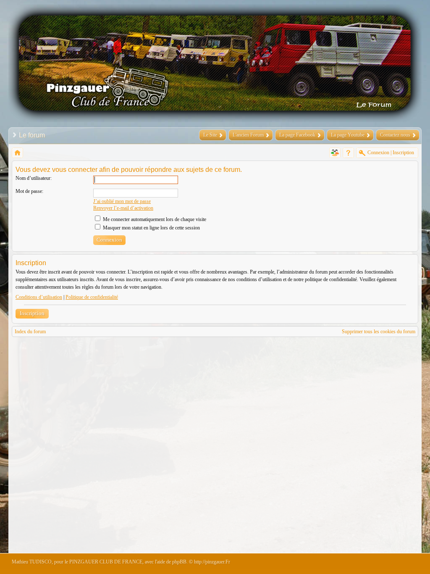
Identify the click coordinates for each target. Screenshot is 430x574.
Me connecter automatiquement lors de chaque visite (154, 219)
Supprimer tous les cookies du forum (378, 331)
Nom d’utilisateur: (34, 178)
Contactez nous (395, 135)
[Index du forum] (17, 152)
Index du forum (30, 331)
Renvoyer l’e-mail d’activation (123, 208)
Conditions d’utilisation (39, 297)
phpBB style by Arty (380, 564)
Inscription (32, 313)
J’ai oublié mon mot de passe (122, 201)
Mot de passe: (29, 191)
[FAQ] (348, 152)
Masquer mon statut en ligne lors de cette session (151, 228)
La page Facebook (297, 135)
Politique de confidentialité (92, 297)
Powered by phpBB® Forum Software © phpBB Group (405, 564)
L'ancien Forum (248, 135)
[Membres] (335, 152)
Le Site (210, 135)
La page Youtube (347, 135)
